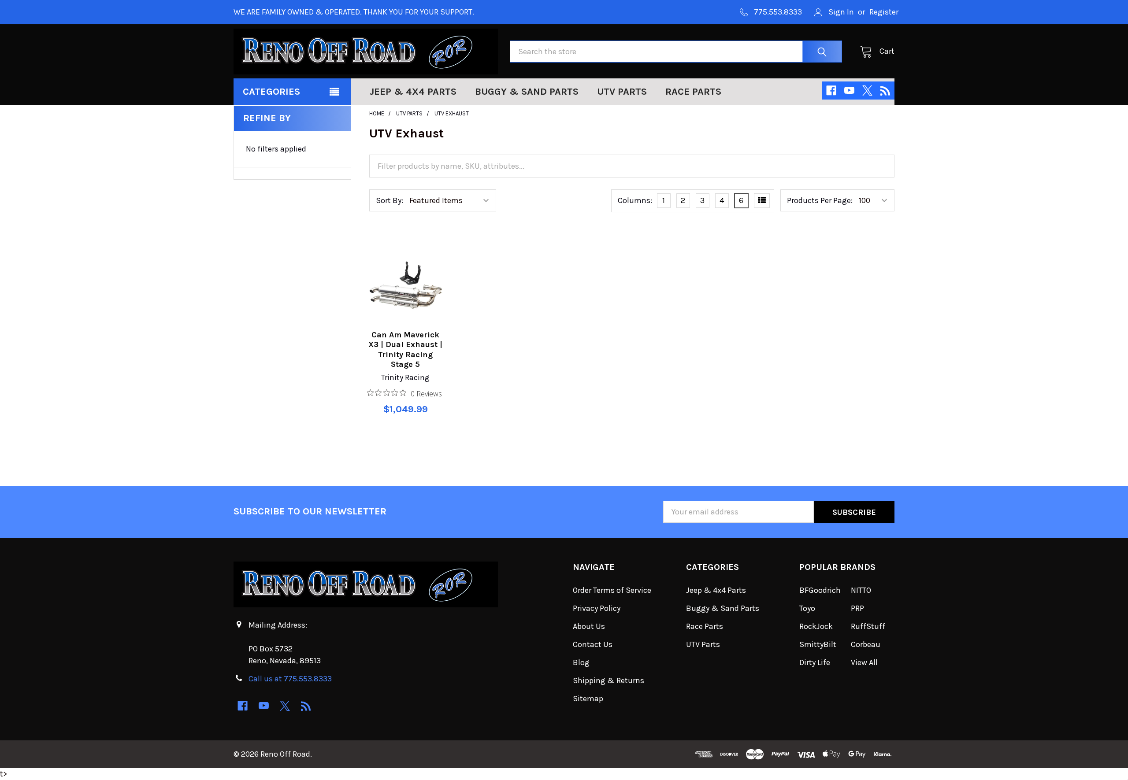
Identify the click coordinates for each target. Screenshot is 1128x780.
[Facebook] (831, 90)
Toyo (807, 608)
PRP (857, 608)
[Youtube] (849, 90)
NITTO (861, 590)
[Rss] (885, 90)
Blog (581, 662)
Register (883, 12)
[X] (867, 90)
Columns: (635, 200)
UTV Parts (622, 91)
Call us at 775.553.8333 (290, 679)
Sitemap (588, 698)
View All (864, 662)
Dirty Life (814, 662)
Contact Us (592, 644)
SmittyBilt (817, 644)
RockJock (816, 626)
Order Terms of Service (612, 590)
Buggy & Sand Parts (527, 91)
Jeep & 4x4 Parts (413, 91)
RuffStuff (868, 626)
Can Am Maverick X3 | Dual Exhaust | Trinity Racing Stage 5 (405, 350)
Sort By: (389, 200)
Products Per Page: (820, 200)
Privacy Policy (596, 608)
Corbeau (865, 644)
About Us (589, 626)
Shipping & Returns (608, 680)
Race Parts (693, 91)
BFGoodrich (820, 590)
